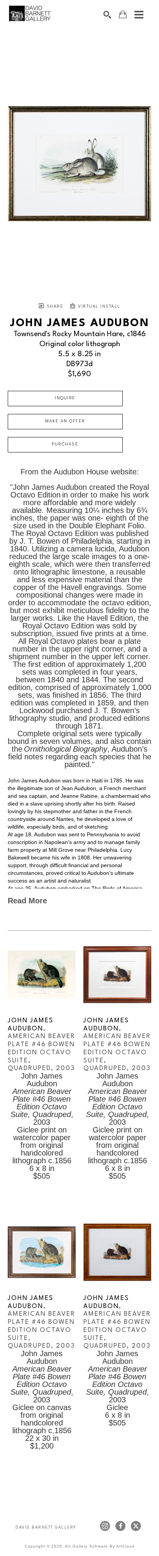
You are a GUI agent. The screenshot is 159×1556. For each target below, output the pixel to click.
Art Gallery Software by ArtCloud (100, 1546)
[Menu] (139, 14)
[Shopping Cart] (123, 14)
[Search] (107, 14)
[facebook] (120, 1526)
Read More (27, 900)
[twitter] (136, 1526)
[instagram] (105, 1526)
